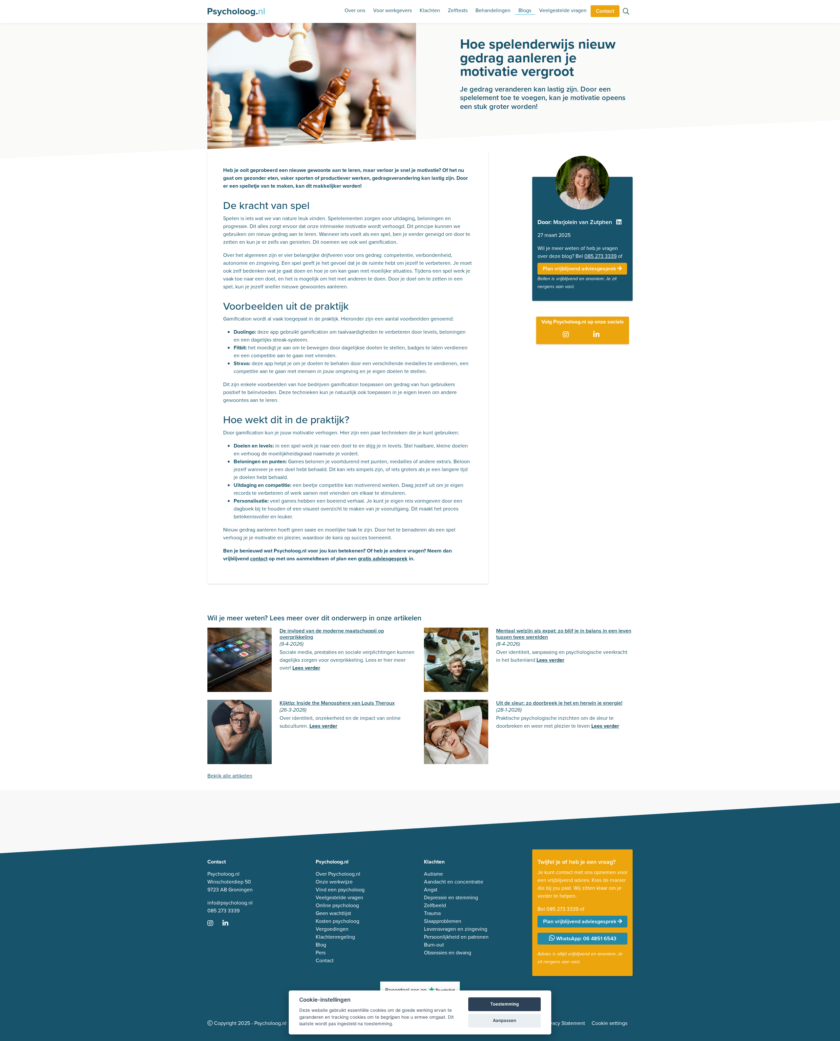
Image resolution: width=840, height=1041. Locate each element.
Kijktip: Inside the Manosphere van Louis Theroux (337, 703)
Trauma (432, 913)
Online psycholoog (337, 905)
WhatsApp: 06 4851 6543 (585, 938)
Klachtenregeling (335, 937)
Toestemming (504, 1004)
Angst (430, 889)
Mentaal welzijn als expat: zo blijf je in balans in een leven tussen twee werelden (563, 634)
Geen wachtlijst (333, 913)
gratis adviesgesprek (383, 558)
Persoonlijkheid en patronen (456, 937)
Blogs (524, 10)
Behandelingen (493, 10)
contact (258, 558)
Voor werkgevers (392, 10)
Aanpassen (504, 1020)
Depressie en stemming (451, 897)
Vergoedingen (332, 929)
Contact (605, 11)
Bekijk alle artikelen (229, 776)
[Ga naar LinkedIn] (597, 335)
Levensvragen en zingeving (455, 929)
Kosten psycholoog (337, 921)
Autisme (433, 874)
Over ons (355, 10)
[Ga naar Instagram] (567, 335)
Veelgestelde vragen (563, 10)
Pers (321, 952)
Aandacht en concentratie (453, 881)
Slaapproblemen (442, 921)
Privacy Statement (564, 1023)
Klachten (430, 10)
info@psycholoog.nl (230, 902)
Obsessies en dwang (447, 952)
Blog (321, 944)
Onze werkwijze (334, 881)
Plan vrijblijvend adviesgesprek (580, 268)
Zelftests (458, 10)
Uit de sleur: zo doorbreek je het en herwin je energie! (559, 703)
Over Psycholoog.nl (338, 874)
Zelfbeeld (435, 905)
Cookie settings (609, 1023)
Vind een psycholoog (340, 889)
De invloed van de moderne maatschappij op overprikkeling (332, 634)
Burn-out (434, 944)
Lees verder (306, 668)
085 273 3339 (600, 256)
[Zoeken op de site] (626, 12)
